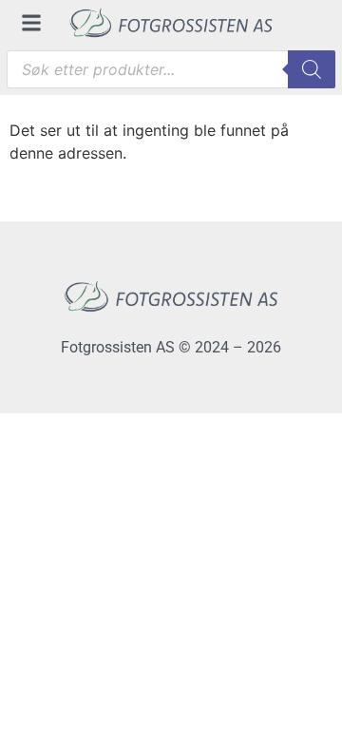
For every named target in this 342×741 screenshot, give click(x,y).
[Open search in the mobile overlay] (171, 69)
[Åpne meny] (31, 22)
